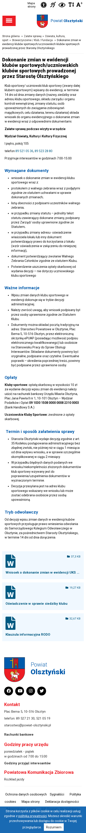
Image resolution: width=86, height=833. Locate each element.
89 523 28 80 (43, 151)
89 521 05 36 (24, 151)
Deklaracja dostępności (62, 802)
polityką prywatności (32, 816)
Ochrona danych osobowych (26, 794)
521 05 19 (43, 718)
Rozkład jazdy (14, 779)
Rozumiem (54, 827)
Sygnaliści (57, 794)
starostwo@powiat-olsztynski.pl (27, 725)
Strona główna (11, 36)
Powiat (67, 20)
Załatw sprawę (32, 36)
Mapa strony (32, 5)
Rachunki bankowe (19, 735)
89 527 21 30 (25, 718)
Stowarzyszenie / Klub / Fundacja (32, 40)
